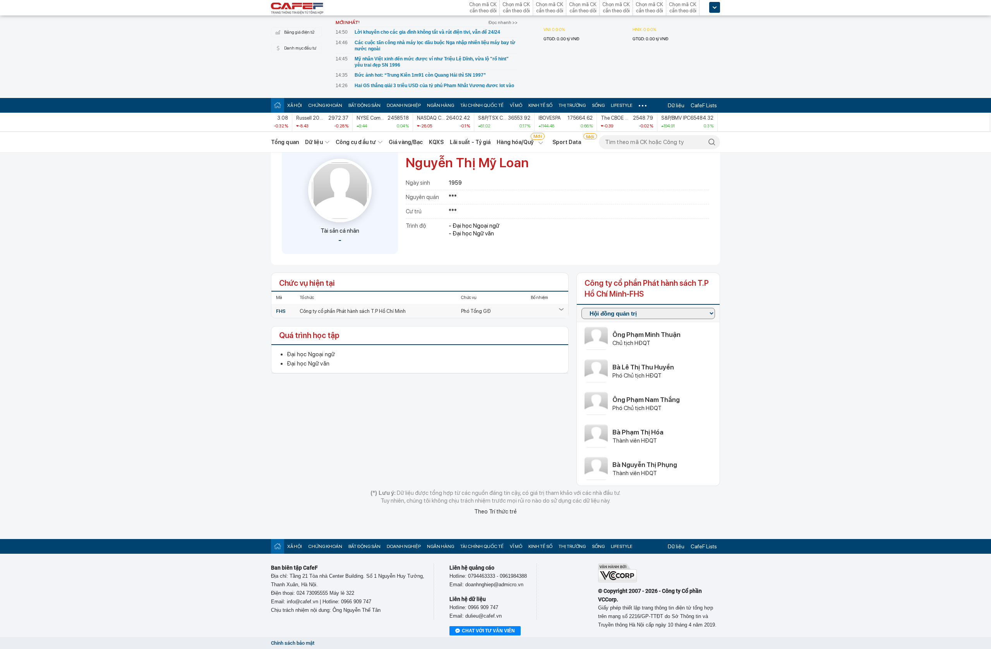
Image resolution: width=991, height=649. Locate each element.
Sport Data (566, 142)
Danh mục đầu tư (300, 48)
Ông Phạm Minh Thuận (646, 334)
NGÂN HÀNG (440, 105)
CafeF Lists (704, 105)
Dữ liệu (676, 105)
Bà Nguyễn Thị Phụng (644, 465)
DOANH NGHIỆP (404, 105)
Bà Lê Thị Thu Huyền (643, 367)
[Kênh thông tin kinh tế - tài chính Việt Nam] (297, 8)
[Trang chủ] (277, 105)
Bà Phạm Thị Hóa (638, 432)
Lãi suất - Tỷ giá (470, 142)
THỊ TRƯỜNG (572, 105)
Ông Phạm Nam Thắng (646, 399)
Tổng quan (285, 142)
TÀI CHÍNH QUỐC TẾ (482, 105)
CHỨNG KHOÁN (325, 105)
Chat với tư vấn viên (488, 631)
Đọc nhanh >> (503, 22)
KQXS (436, 142)
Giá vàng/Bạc (406, 142)
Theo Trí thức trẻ (495, 511)
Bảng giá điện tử (299, 32)
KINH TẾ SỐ (540, 105)
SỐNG (598, 105)
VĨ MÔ (516, 105)
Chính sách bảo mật (292, 643)
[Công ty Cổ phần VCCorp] (617, 581)
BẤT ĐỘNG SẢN (364, 105)
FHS (281, 311)
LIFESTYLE (622, 105)
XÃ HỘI (294, 105)
